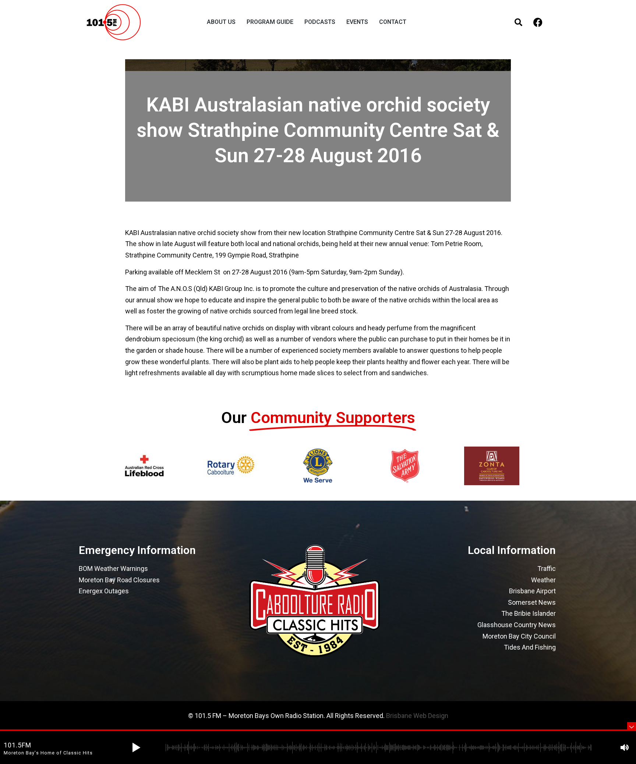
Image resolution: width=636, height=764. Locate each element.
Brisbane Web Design (417, 715)
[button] (136, 747)
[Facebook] (538, 22)
